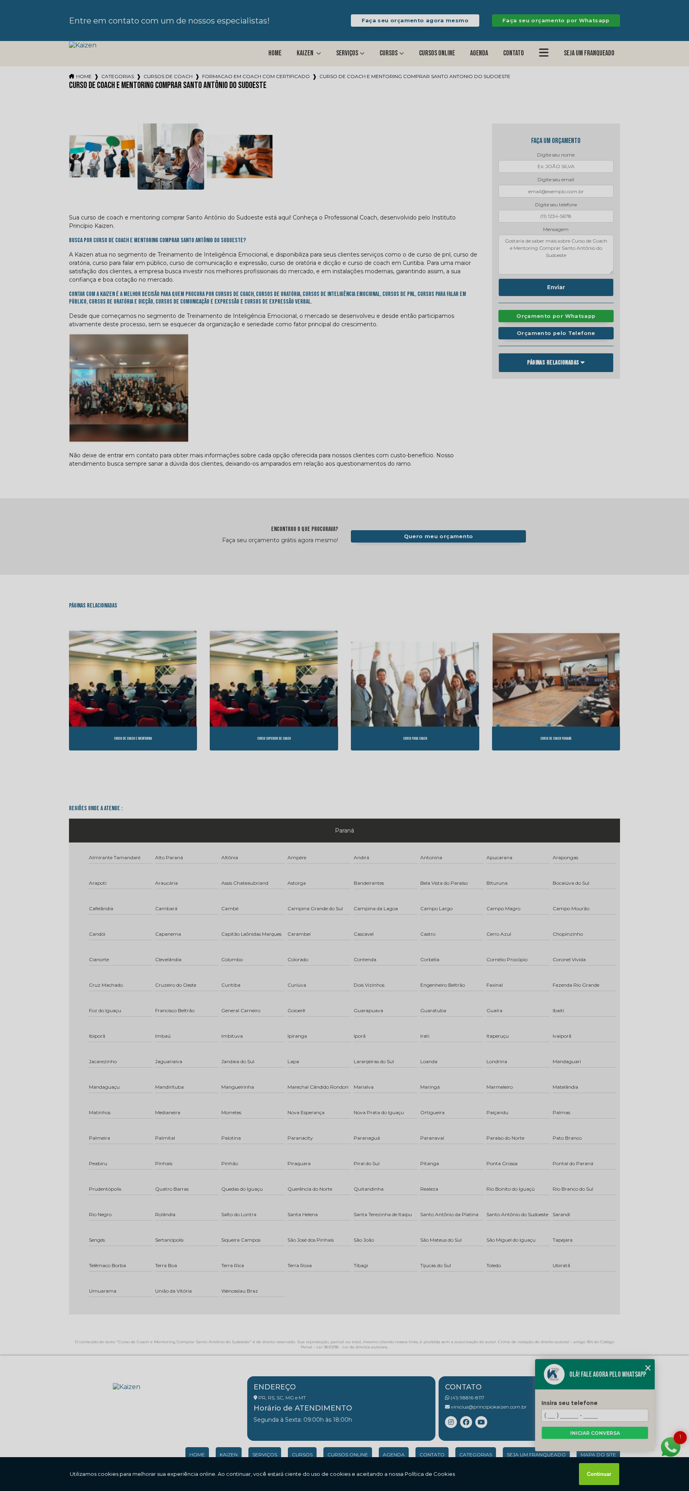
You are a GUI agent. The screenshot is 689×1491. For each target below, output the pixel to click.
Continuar (599, 1474)
